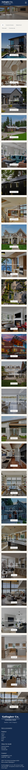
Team (2, 735)
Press (2, 739)
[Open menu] (26, 2)
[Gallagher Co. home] (7, 2)
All (2, 25)
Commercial (12, 28)
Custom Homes (10, 25)
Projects (3, 737)
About (3, 734)
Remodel (4, 28)
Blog (2, 740)
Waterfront (19, 25)
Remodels (3, 748)
